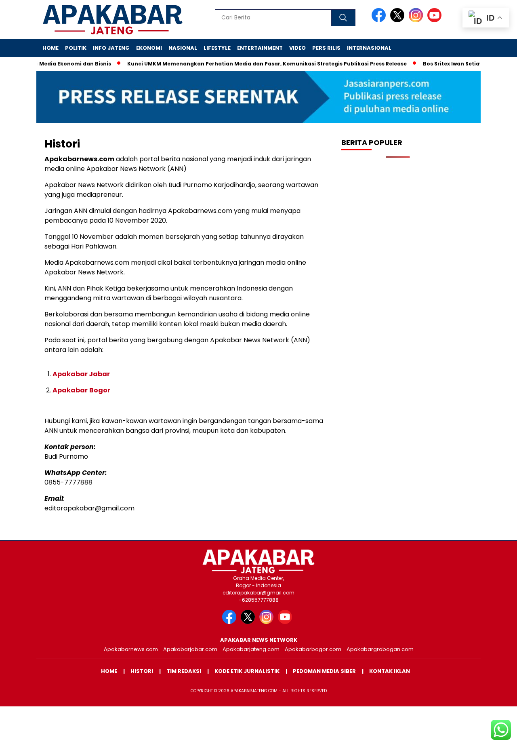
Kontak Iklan (389, 671)
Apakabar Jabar (81, 374)
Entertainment (260, 48)
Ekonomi (149, 48)
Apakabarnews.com (131, 649)
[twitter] (398, 20)
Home (50, 48)
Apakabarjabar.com (190, 649)
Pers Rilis (326, 48)
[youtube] (435, 20)
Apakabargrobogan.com (380, 649)
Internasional (369, 48)
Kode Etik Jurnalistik (247, 671)
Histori (141, 671)
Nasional (182, 48)
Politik (75, 48)
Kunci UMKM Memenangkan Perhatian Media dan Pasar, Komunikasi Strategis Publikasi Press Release (256, 63)
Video (297, 48)
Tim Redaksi (183, 671)
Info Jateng (111, 48)
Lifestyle (217, 48)
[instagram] (417, 20)
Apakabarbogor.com (313, 649)
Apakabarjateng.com (251, 649)
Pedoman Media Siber (324, 671)
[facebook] (380, 20)
